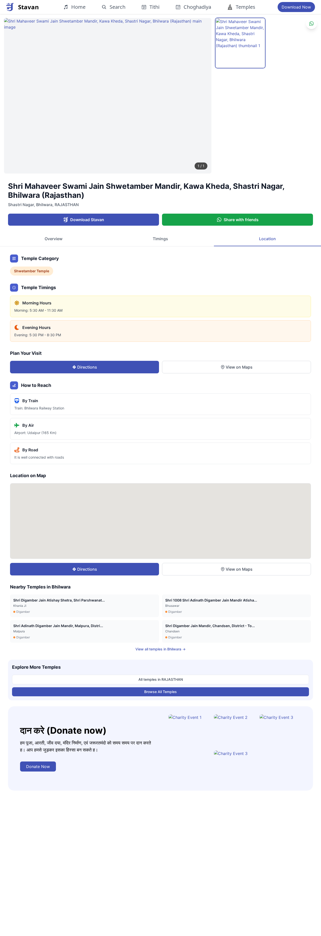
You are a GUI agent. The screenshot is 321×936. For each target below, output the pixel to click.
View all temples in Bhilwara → (160, 649)
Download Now (296, 7)
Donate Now (38, 766)
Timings (160, 238)
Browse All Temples (160, 692)
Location (267, 238)
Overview (53, 238)
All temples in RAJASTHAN (160, 679)
